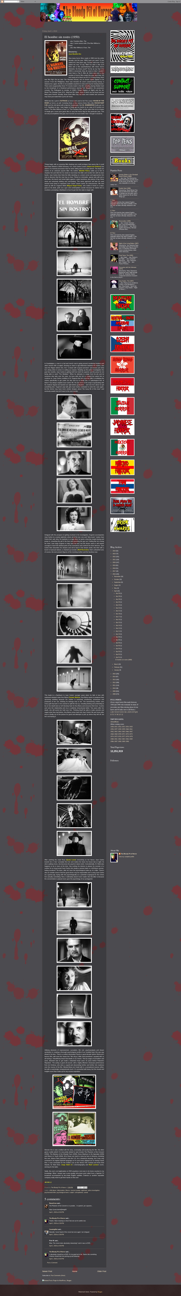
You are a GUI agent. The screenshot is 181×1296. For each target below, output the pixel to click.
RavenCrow (53, 1203)
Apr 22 (118, 608)
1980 (112, 739)
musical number (75, 1190)
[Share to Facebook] (84, 1188)
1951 (116, 726)
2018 (114, 568)
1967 (131, 731)
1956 (112, 729)
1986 (112, 741)
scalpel (71, 1192)
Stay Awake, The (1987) (126, 281)
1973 (131, 734)
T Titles (112, 200)
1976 (119, 736)
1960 (127, 729)
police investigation (94, 1190)
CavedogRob (53, 1229)
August (116, 585)
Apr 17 (118, 616)
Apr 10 (118, 634)
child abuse (52, 1190)
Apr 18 (118, 614)
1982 (119, 739)
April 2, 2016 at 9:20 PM (56, 1259)
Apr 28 (118, 599)
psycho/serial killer (50, 1192)
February (117, 667)
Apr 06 (118, 643)
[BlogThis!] (80, 1188)
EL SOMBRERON (88, 105)
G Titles (112, 210)
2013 (114, 679)
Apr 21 (118, 611)
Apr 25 (118, 602)
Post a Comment (52, 1262)
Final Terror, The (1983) (126, 255)
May (115, 588)
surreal (86, 1192)
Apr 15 (118, 622)
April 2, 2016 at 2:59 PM (56, 1223)
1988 (119, 741)
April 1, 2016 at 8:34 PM (56, 1212)
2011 (114, 685)
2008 (114, 694)
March (116, 664)
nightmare (84, 1190)
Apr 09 (118, 637)
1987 (116, 741)
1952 (119, 726)
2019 (114, 565)
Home (74, 1271)
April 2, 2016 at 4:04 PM (56, 1246)
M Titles (112, 233)
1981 (116, 739)
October (116, 579)
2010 (114, 688)
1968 (112, 734)
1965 (123, 731)
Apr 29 (118, 596)
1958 (119, 729)
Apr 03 (118, 651)
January (116, 670)
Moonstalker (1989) (125, 221)
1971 (123, 734)
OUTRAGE (63, 101)
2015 (114, 674)
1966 (127, 731)
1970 (119, 734)
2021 (114, 559)
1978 (127, 736)
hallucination (61, 1190)
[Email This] (78, 1188)
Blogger (100, 1292)
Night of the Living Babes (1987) (128, 243)
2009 (114, 691)
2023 (114, 553)
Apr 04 (118, 648)
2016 (114, 574)
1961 (131, 729)
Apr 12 (118, 628)
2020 (114, 562)
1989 (123, 741)
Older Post (101, 1271)
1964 (119, 731)
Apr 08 (118, 640)
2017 (114, 571)
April (115, 591)
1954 (127, 726)
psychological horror (63, 1192)
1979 (131, 736)
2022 (114, 556)
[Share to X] (82, 1188)
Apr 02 (118, 654)
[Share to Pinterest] (86, 1188)
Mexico (67, 1190)
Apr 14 (118, 625)
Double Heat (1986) (125, 188)
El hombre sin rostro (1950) (123, 659)
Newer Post (47, 1271)
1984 (127, 739)
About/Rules (114, 722)
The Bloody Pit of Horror (57, 1218)
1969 (116, 734)
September (117, 582)
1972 (127, 734)
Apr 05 (118, 645)
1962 (112, 731)
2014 (114, 676)
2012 (114, 682)
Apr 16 (118, 619)
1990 (127, 741)
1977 (123, 736)
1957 (116, 729)
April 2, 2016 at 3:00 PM (56, 1234)
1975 (116, 736)
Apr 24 (118, 605)
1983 (123, 739)
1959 (123, 729)
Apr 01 (118, 657)
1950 (112, 726)
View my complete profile (126, 856)
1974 (112, 736)
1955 (131, 726)
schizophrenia (79, 1192)
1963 (116, 731)
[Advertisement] (122, 539)
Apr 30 (118, 593)
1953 (123, 726)
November (117, 576)
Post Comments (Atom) (58, 1275)
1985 (131, 739)
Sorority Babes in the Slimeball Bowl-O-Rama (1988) (128, 175)
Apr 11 (118, 631)
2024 (114, 551)
